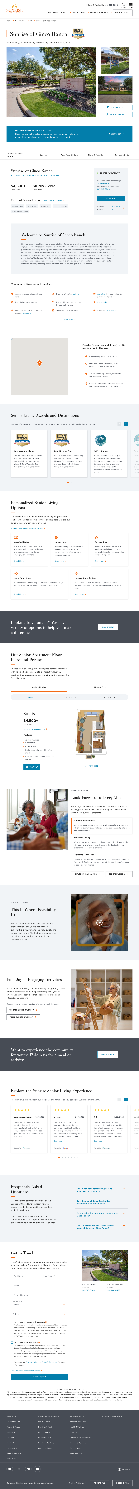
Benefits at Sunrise (45, 1427)
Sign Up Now (108, 627)
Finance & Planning (78, 1443)
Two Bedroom (109, 697)
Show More (68, 319)
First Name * (19, 1276)
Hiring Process (44, 1432)
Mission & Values (13, 1427)
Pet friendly (102, 302)
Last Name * (49, 1276)
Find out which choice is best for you (27, 528)
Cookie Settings (76, 1483)
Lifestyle (73, 1432)
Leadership (11, 1432)
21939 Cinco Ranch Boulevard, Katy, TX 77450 (36, 175)
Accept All (99, 1483)
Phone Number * (21, 1295)
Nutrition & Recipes (78, 1422)
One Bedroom (70, 697)
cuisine (76, 294)
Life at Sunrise (44, 1422)
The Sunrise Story (14, 1422)
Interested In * (18, 1302)
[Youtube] (37, 1469)
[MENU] (130, 4)
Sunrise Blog (77, 1417)
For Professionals (112, 1417)
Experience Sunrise (57, 13)
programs (27, 313)
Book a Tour (32, 767)
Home (9, 21)
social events (111, 310)
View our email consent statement (25, 1371)
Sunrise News (75, 1448)
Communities (20, 21)
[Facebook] (10, 1469)
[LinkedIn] (28, 1469)
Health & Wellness (77, 1427)
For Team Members (46, 1443)
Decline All (122, 1483)
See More (58, 1141)
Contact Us (11, 1459)
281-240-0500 (103, 189)
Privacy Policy (32, 1362)
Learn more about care (52, 200)
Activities (101, 294)
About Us (11, 1417)
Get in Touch (111, 198)
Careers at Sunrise (48, 1417)
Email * (16, 1286)
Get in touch (115, 134)
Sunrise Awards (13, 1443)
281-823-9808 (103, 183)
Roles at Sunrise (44, 1438)
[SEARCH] (123, 4)
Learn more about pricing (34, 729)
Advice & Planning (99, 13)
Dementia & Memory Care (80, 1438)
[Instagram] (19, 1469)
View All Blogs (76, 1453)
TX (31, 21)
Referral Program (14, 1453)
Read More (19, 561)
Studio (30, 697)
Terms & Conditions (49, 1362)
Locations (10, 1438)
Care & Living (78, 13)
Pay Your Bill (116, 208)
